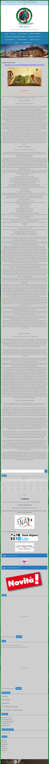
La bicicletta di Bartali (6, 699)
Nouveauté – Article (5, 725)
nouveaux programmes (12, 567)
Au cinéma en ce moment (7, 717)
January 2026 (4, 740)
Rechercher (45, 471)
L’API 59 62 (12, 33)
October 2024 (4, 742)
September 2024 (5, 744)
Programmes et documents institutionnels (15, 36)
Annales (17, 42)
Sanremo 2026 (4, 696)
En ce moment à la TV (6, 723)
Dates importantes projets (7, 719)
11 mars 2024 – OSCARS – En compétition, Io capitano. (12, 710)
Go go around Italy (24, 1)
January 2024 (4, 750)
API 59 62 (24, 26)
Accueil (6, 33)
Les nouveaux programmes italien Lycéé (8, 688)
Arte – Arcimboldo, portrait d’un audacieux (10, 706)
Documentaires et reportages (7, 721)
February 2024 (4, 748)
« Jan (24, 495)
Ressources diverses (34, 39)
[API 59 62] (24, 45)
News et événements (22, 39)
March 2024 (4, 746)
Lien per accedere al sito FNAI (10, 531)
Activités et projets (9, 39)
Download (19, 636)
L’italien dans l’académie (34, 33)
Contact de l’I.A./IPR (22, 33)
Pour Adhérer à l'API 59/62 (35, 502)
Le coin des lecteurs (26, 42)
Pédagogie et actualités (34, 36)
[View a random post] (45, 38)
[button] (15, 34)
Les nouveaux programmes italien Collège (8, 636)
